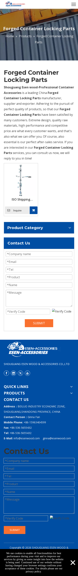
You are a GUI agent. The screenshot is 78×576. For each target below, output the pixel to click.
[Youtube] (27, 373)
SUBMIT (39, 323)
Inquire (17, 210)
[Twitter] (20, 373)
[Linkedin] (13, 373)
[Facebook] (6, 373)
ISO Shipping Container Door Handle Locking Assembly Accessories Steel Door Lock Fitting (21, 199)
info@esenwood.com (27, 438)
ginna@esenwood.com (57, 438)
